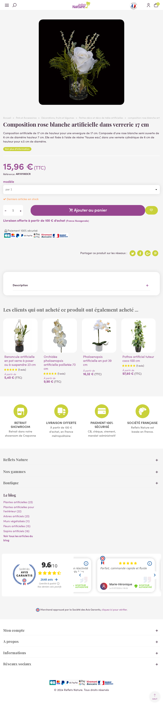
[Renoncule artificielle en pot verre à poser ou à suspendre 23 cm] (20, 335)
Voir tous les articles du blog (18, 538)
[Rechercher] (14, 5)
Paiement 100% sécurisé (101, 425)
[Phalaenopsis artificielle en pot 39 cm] (99, 335)
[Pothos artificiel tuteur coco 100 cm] (138, 335)
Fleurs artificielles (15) (16, 526)
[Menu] (7, 5)
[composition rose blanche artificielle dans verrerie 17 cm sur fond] (81, 103)
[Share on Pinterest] (155, 253)
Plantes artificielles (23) (18, 502)
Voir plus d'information (17, 148)
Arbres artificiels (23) (16, 516)
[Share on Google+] (148, 253)
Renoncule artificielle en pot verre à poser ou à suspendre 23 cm (20, 361)
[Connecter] (148, 5)
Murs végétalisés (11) (16, 521)
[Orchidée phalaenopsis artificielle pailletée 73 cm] (60, 335)
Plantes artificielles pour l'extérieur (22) (18, 509)
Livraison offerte (61, 423)
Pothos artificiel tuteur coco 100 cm (138, 359)
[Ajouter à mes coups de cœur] (151, 210)
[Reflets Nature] (81, 5)
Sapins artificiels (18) (16, 531)
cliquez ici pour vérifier (114, 609)
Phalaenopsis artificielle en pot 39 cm (97, 361)
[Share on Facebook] (140, 253)
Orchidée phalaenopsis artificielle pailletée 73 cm (60, 363)
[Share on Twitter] (133, 253)
